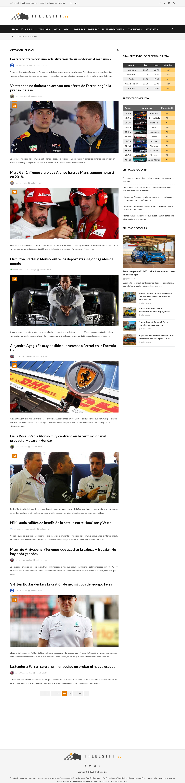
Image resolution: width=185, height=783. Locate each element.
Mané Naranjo (30, 270)
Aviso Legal (14, 3)
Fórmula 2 (79, 29)
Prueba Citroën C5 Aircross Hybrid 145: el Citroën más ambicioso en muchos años (155, 296)
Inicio (15, 29)
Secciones (151, 29)
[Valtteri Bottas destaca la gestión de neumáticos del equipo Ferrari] (64, 621)
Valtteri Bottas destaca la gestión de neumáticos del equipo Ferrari (62, 584)
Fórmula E (42, 29)
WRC (66, 29)
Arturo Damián (21, 590)
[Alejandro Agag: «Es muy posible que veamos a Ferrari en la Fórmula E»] (64, 387)
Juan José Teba (21, 96)
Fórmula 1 (26, 29)
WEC (56, 29)
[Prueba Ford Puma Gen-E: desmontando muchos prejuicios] (129, 312)
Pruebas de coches (112, 29)
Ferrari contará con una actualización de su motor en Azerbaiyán (60, 59)
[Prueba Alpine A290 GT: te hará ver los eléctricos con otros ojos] (149, 251)
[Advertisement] (92, 720)
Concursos (134, 29)
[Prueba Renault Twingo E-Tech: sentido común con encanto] (129, 326)
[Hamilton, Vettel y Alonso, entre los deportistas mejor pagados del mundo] (64, 300)
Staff (42, 3)
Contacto (73, 3)
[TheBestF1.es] (39, 16)
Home (17, 36)
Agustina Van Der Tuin (23, 65)
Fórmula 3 (93, 29)
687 (80, 693)
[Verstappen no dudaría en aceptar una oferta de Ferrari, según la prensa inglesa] (64, 127)
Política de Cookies (29, 3)
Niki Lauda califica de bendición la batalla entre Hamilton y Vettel (61, 523)
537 (58, 693)
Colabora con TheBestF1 (56, 3)
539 (69, 693)
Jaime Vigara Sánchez (23, 356)
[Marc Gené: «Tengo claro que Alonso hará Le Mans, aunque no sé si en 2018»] (64, 213)
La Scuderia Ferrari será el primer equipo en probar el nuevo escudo (62, 666)
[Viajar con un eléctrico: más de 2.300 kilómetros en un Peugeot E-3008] (129, 339)
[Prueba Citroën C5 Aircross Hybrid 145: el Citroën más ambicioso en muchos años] (129, 297)
